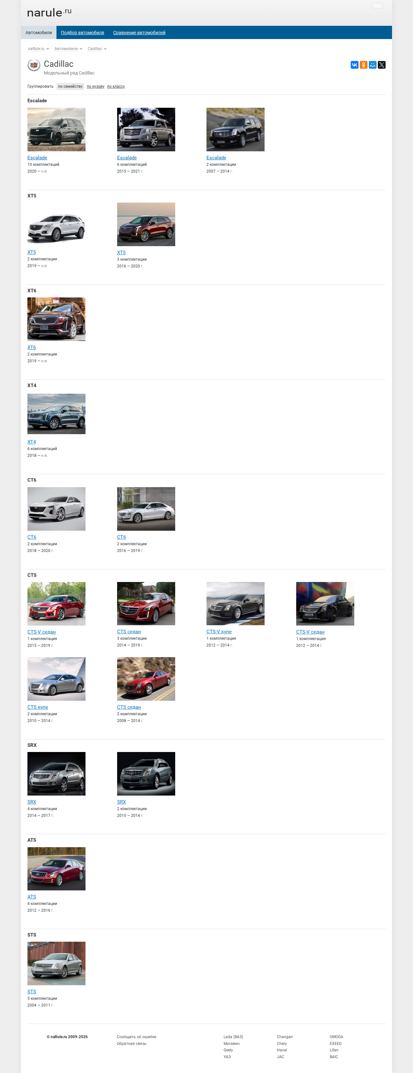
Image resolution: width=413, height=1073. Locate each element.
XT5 (31, 196)
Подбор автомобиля (82, 32)
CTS (31, 575)
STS (31, 935)
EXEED (336, 1043)
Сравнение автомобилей (139, 32)
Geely (228, 1050)
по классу (116, 86)
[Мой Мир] (373, 65)
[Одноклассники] (364, 65)
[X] (382, 65)
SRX (32, 745)
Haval (282, 1050)
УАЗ (227, 1057)
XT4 (31, 385)
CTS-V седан (41, 632)
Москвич (232, 1043)
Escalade (37, 101)
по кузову (96, 86)
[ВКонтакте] (354, 65)
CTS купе (37, 707)
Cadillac (95, 48)
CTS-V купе (219, 632)
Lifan (334, 1050)
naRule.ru (36, 48)
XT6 (31, 291)
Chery (282, 1043)
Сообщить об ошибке (136, 1037)
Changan (285, 1037)
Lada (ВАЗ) (233, 1037)
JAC (280, 1057)
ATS (31, 840)
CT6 (31, 480)
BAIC (334, 1057)
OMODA (336, 1037)
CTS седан (129, 632)
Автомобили (38, 32)
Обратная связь (131, 1043)
